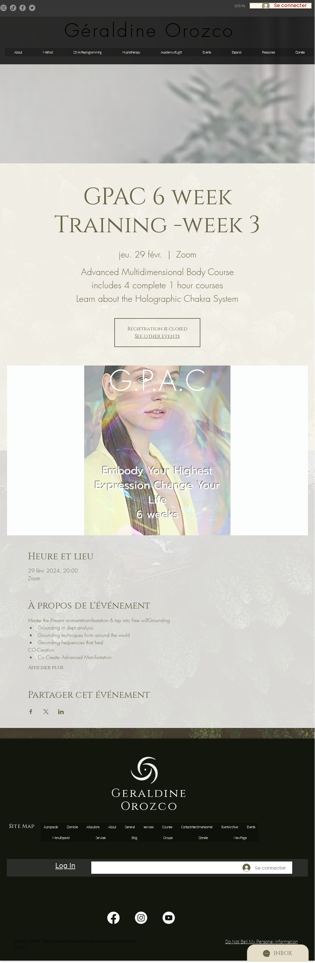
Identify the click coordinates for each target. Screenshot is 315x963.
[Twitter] (32, 8)
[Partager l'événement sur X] (46, 711)
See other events (157, 336)
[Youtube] (169, 918)
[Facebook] (22, 8)
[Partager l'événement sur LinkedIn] (61, 711)
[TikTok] (13, 8)
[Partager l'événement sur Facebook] (31, 711)
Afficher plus (45, 668)
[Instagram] (3, 8)
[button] (206, 52)
